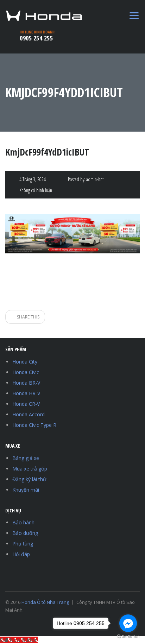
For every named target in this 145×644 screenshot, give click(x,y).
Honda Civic (25, 372)
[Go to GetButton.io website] (128, 636)
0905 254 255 (36, 38)
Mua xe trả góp (29, 468)
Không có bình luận (35, 190)
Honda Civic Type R (34, 425)
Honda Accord (28, 414)
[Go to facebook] (128, 623)
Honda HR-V (26, 393)
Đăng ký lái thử (29, 479)
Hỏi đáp (21, 554)
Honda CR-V (26, 403)
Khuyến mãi (25, 489)
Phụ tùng (22, 543)
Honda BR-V (26, 382)
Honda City (24, 361)
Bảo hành (23, 522)
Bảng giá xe (25, 458)
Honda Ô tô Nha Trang (45, 602)
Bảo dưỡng (25, 533)
